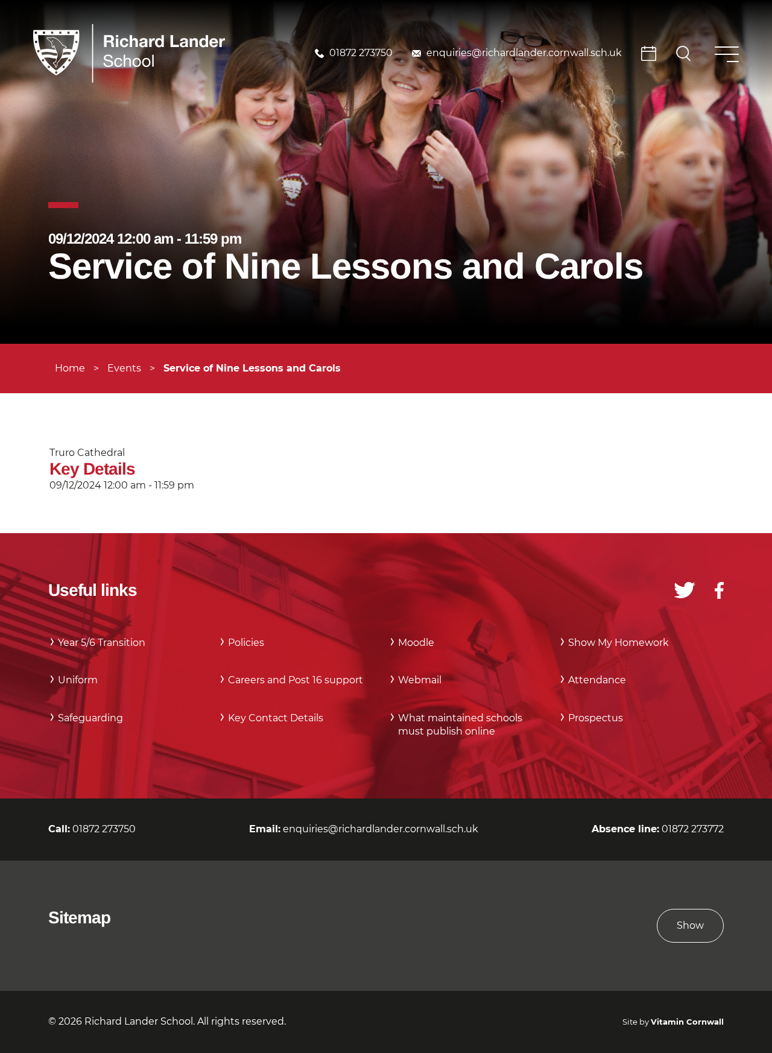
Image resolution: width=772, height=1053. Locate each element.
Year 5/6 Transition (101, 642)
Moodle (416, 642)
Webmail (419, 680)
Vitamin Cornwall (687, 1021)
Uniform (78, 680)
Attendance (597, 680)
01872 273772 (693, 829)
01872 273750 (361, 52)
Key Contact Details (275, 718)
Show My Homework (618, 642)
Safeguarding (90, 718)
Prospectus (595, 718)
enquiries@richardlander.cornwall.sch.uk (524, 52)
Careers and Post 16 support (295, 680)
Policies (246, 642)
